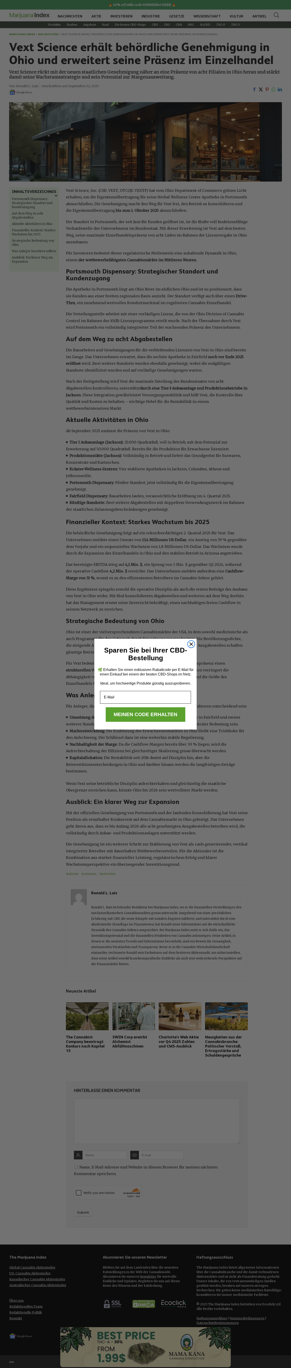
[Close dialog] (191, 644)
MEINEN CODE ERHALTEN (145, 714)
